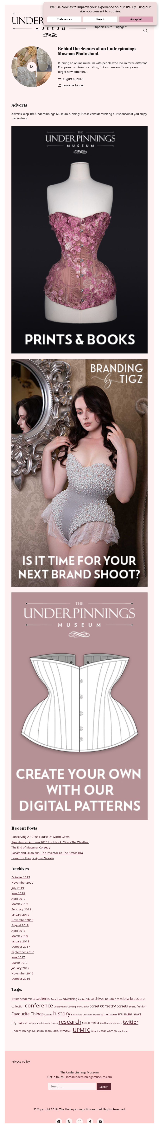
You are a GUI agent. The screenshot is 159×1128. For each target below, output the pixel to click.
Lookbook (87, 1014)
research (70, 1022)
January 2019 (20, 914)
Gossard (48, 1014)
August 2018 (20, 925)
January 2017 (20, 968)
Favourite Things (27, 1014)
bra (126, 998)
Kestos (74, 1014)
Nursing (32, 1023)
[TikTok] (90, 1121)
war (103, 1031)
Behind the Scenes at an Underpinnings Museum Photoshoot (97, 51)
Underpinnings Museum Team (31, 1031)
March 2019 (19, 904)
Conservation (60, 1006)
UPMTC (81, 1029)
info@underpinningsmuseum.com (89, 1077)
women (112, 1031)
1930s (15, 999)
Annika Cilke (84, 999)
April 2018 (18, 931)
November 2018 (22, 920)
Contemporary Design (78, 1006)
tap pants (117, 1023)
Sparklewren (106, 1023)
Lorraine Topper (73, 85)
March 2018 (19, 936)
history (61, 1013)
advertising (70, 999)
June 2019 (18, 893)
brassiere (137, 998)
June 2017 (18, 957)
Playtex (54, 1023)
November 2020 (22, 882)
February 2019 (21, 909)
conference (39, 1005)
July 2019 (17, 888)
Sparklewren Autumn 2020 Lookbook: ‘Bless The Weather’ (50, 842)
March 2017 (19, 963)
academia (26, 999)
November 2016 (22, 973)
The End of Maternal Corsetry (30, 847)
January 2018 (20, 941)
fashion (141, 1006)
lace (80, 1014)
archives (97, 998)
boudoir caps (114, 999)
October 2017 (20, 946)
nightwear (19, 1022)
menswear (110, 1014)
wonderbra (123, 1031)
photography (43, 1023)
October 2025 (20, 877)
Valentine (95, 1031)
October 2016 (20, 978)
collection (17, 1006)
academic (41, 998)
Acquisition (56, 999)
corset (94, 1006)
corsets (122, 1006)
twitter (130, 1021)
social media (90, 1023)
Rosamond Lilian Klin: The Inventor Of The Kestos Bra (47, 853)
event (132, 1006)
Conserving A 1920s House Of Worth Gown (40, 837)
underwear (62, 1030)
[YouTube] (100, 1121)
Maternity (98, 1014)
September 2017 (22, 952)
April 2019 (18, 898)
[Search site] (145, 31)
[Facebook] (58, 1121)
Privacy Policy (20, 1061)
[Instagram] (79, 1121)
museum (125, 1014)
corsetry (108, 1006)
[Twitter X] (69, 1121)
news (137, 1014)
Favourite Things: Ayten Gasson (32, 858)
